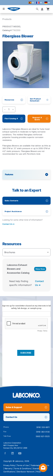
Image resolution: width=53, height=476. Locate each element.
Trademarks (36, 465)
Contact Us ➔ (39, 283)
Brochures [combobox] (9, 252)
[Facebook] (5, 453)
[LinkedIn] (12, 453)
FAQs (38, 471)
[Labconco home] (26, 395)
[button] (42, 9)
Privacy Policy (9, 465)
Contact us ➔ (8, 224)
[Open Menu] (3, 9)
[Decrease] (5, 109)
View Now (40, 269)
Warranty (8, 468)
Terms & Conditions (22, 468)
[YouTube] (19, 453)
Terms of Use (23, 465)
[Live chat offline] (43, 471)
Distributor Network (25, 471)
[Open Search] (37, 9)
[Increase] (13, 109)
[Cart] (48, 9)
